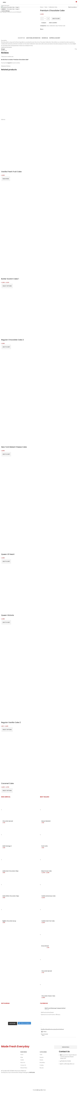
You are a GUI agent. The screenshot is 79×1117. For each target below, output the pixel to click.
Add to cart (56, 18)
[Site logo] (39, 2)
